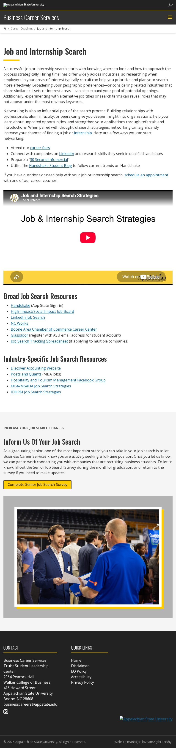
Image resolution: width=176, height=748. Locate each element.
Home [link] (76, 660)
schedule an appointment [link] (146, 174)
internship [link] (83, 132)
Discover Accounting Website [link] (36, 368)
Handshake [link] (20, 305)
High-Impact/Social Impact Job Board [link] (42, 311)
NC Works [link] (19, 323)
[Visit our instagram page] (5, 712)
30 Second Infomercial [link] (49, 159)
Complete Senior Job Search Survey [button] (37, 484)
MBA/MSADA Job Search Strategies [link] (41, 386)
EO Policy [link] (79, 671)
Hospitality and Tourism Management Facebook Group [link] (58, 380)
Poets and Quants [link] (26, 374)
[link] (23, 5)
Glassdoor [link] (19, 335)
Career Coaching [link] (22, 28)
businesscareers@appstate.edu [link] (30, 704)
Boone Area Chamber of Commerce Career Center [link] (54, 329)
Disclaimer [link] (80, 665)
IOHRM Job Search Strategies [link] (36, 391)
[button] (169, 17)
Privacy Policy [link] (82, 682)
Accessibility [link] (81, 676)
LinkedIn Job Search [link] (28, 317)
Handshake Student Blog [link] (50, 165)
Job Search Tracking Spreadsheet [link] (39, 341)
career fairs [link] (40, 147)
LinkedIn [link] (66, 153)
